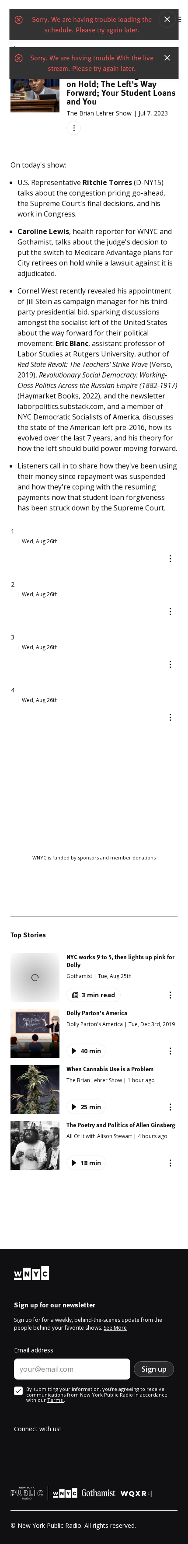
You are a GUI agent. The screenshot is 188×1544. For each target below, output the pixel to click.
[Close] (167, 19)
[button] (94, 977)
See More (115, 1327)
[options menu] (73, 128)
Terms (55, 1400)
